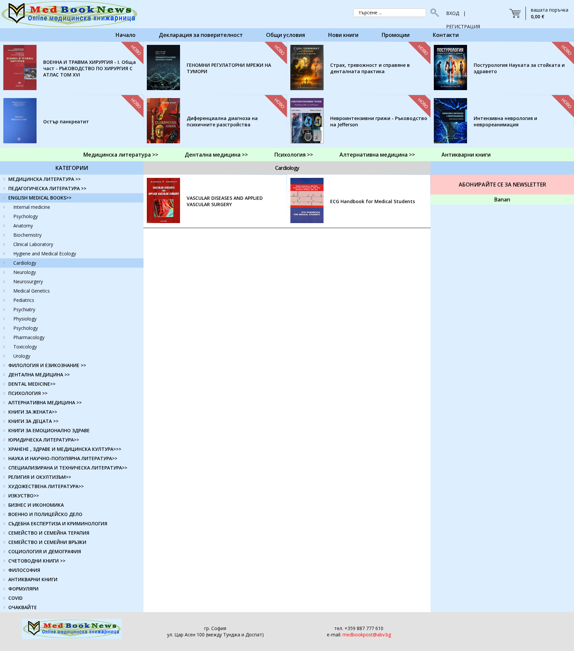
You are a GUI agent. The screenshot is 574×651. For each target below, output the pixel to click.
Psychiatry (24, 309)
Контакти (446, 35)
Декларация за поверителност (201, 35)
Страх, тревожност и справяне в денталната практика (370, 68)
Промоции (396, 35)
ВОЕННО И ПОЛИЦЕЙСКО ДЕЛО (45, 514)
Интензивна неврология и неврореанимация (505, 121)
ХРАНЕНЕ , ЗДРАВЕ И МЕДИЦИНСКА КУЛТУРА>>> (64, 449)
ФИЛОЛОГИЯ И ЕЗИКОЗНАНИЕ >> (47, 365)
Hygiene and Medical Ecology (44, 253)
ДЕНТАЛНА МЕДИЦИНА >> (39, 374)
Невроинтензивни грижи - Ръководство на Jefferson (378, 121)
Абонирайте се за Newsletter (502, 184)
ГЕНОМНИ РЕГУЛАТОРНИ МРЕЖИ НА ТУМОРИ (229, 68)
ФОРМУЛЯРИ (23, 589)
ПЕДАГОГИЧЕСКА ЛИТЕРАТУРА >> (47, 188)
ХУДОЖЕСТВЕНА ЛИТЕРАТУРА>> (46, 486)
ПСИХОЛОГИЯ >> (28, 393)
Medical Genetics (31, 291)
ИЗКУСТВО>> (23, 495)
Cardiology (24, 263)
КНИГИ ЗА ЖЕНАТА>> (32, 412)
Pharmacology (29, 337)
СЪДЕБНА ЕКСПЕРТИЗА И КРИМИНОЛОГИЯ (57, 523)
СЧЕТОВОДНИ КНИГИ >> (36, 561)
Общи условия (285, 35)
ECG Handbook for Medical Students (372, 201)
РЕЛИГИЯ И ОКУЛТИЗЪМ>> (39, 477)
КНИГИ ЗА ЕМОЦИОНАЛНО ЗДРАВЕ (49, 430)
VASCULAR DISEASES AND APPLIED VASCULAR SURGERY (225, 201)
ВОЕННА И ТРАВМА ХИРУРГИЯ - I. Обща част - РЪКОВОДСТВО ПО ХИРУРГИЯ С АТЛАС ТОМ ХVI (89, 68)
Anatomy (23, 225)
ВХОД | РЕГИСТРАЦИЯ (463, 15)
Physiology (25, 319)
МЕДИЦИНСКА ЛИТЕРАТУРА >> (44, 179)
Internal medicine (31, 207)
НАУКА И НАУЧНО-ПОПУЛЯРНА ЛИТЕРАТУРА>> (62, 458)
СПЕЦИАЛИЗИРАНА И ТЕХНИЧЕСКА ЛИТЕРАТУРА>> (67, 467)
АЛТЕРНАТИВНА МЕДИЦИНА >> (45, 402)
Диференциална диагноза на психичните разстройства (222, 121)
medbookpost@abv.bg (366, 634)
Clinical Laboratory (33, 244)
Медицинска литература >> (120, 154)
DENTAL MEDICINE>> (31, 384)
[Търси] (432, 13)
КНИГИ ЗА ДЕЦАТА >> (33, 421)
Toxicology (25, 346)
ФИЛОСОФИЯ (24, 570)
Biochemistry (27, 235)
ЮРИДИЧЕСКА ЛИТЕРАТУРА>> (43, 440)
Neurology (24, 272)
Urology (21, 356)
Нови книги (343, 35)
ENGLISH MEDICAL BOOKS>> (39, 198)
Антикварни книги (466, 154)
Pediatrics (23, 300)
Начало (126, 35)
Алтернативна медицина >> (377, 154)
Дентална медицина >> (216, 154)
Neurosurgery (28, 281)
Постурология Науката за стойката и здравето (519, 68)
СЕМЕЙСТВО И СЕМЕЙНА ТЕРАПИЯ (48, 533)
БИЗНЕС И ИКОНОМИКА (36, 505)
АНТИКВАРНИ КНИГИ (32, 579)
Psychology (25, 216)
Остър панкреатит (66, 121)
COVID (15, 598)
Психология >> (293, 154)
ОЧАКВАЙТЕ (22, 607)
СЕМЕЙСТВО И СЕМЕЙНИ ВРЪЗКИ (47, 542)
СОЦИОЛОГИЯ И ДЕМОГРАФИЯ (44, 551)
